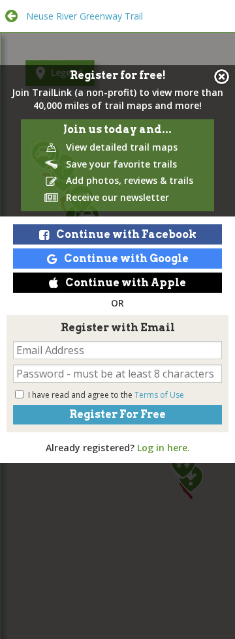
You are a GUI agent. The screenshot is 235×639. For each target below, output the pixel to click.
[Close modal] (221, 76)
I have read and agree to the (106, 394)
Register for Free (117, 414)
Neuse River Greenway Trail (84, 16)
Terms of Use (159, 394)
